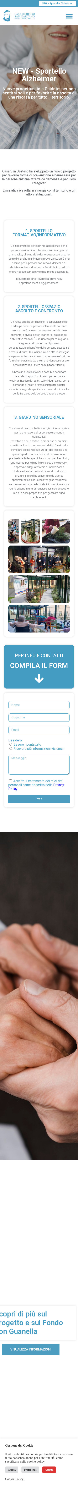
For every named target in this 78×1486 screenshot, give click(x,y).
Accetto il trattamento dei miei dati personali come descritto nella (36, 785)
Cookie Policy (14, 1479)
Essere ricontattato (27, 744)
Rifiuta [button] (12, 1469)
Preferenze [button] (30, 1469)
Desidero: (15, 740)
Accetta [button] (49, 1469)
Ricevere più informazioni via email (39, 749)
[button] (69, 16)
